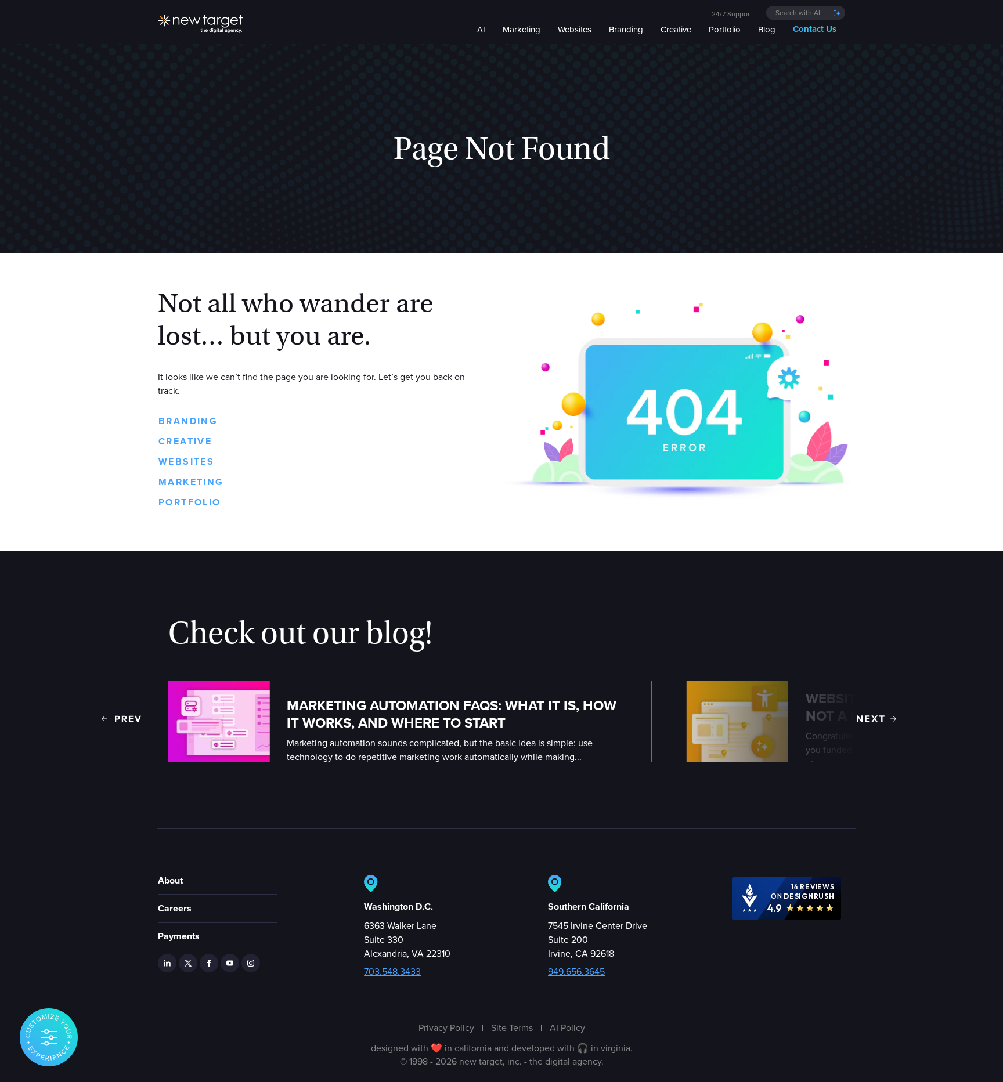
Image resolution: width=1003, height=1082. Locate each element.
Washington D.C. (398, 906)
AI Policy (567, 1027)
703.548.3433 (392, 971)
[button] (121, 719)
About (170, 880)
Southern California (588, 906)
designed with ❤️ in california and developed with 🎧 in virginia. (502, 1047)
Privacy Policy (446, 1027)
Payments (179, 936)
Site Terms (512, 1027)
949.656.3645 (576, 971)
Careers (175, 908)
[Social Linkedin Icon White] (167, 963)
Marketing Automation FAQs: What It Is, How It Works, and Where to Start (451, 714)
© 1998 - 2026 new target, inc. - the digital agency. (502, 1061)
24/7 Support (732, 14)
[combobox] (805, 13)
